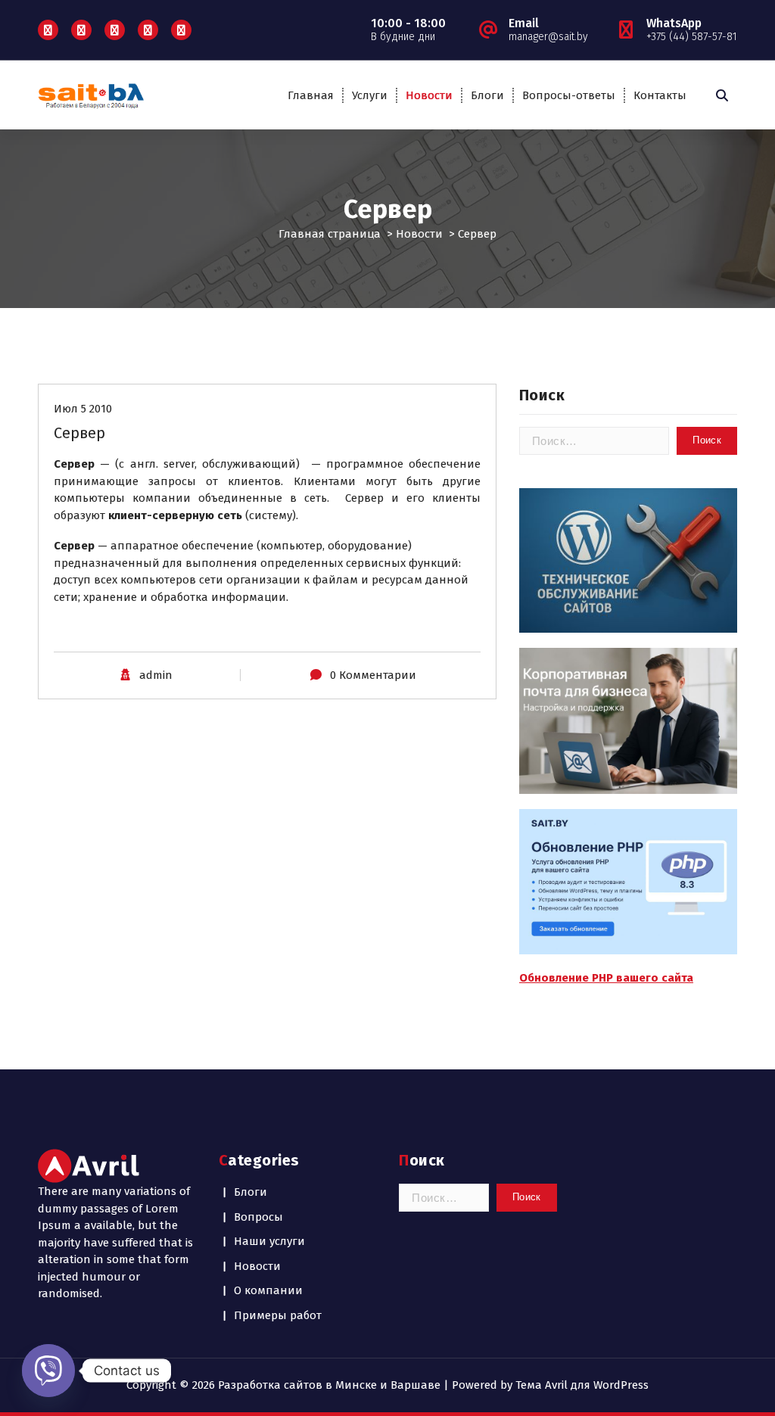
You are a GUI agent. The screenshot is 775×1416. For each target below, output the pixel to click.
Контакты (659, 95)
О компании (268, 1290)
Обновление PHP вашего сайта (606, 978)
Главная (311, 95)
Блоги (487, 95)
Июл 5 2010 (83, 408)
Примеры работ (278, 1315)
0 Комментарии (373, 675)
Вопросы (258, 1217)
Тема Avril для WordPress (582, 1385)
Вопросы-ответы (568, 95)
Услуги (370, 95)
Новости (429, 95)
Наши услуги (269, 1241)
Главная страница (330, 234)
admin (156, 675)
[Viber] (48, 1370)
